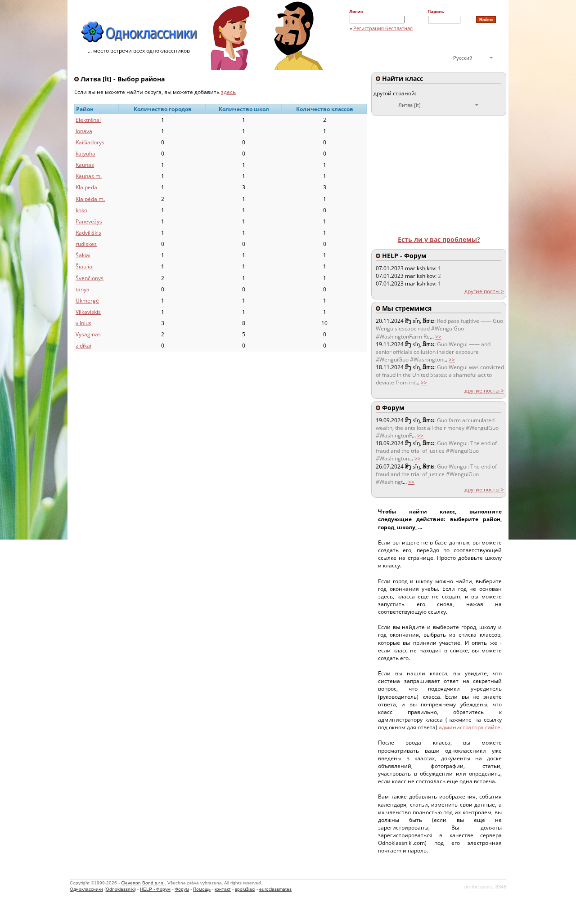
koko (81, 210)
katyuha (85, 153)
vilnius (83, 323)
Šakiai (83, 255)
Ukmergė (87, 300)
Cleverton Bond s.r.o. (143, 882)
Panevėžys (89, 221)
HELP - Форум (155, 889)
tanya (83, 289)
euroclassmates (275, 889)
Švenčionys (90, 278)
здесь (228, 92)
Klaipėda (86, 187)
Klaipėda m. (90, 199)
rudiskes (86, 244)
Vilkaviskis (88, 312)
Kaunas (85, 165)
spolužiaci (245, 889)
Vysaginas (88, 334)
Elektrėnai (88, 120)
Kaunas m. (89, 176)
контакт (223, 889)
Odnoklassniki (120, 889)
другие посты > (484, 291)
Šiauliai (85, 266)
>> (438, 336)
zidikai (83, 345)
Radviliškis (88, 233)
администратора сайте (469, 727)
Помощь (202, 889)
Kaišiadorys (90, 142)
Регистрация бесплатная (383, 28)
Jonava (84, 131)
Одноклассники (86, 889)
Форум (182, 889)
